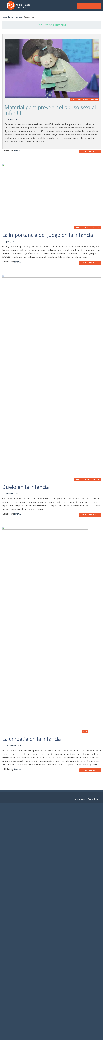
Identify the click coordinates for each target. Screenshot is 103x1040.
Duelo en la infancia (25, 486)
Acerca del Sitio (94, 799)
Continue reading (89, 151)
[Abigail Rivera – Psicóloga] (19, 5)
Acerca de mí (80, 799)
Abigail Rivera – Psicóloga (12, 17)
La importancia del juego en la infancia (47, 234)
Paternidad (94, 100)
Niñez (85, 100)
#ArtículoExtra (76, 100)
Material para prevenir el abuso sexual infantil (50, 110)
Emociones (79, 227)
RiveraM (17, 150)
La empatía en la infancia (31, 738)
